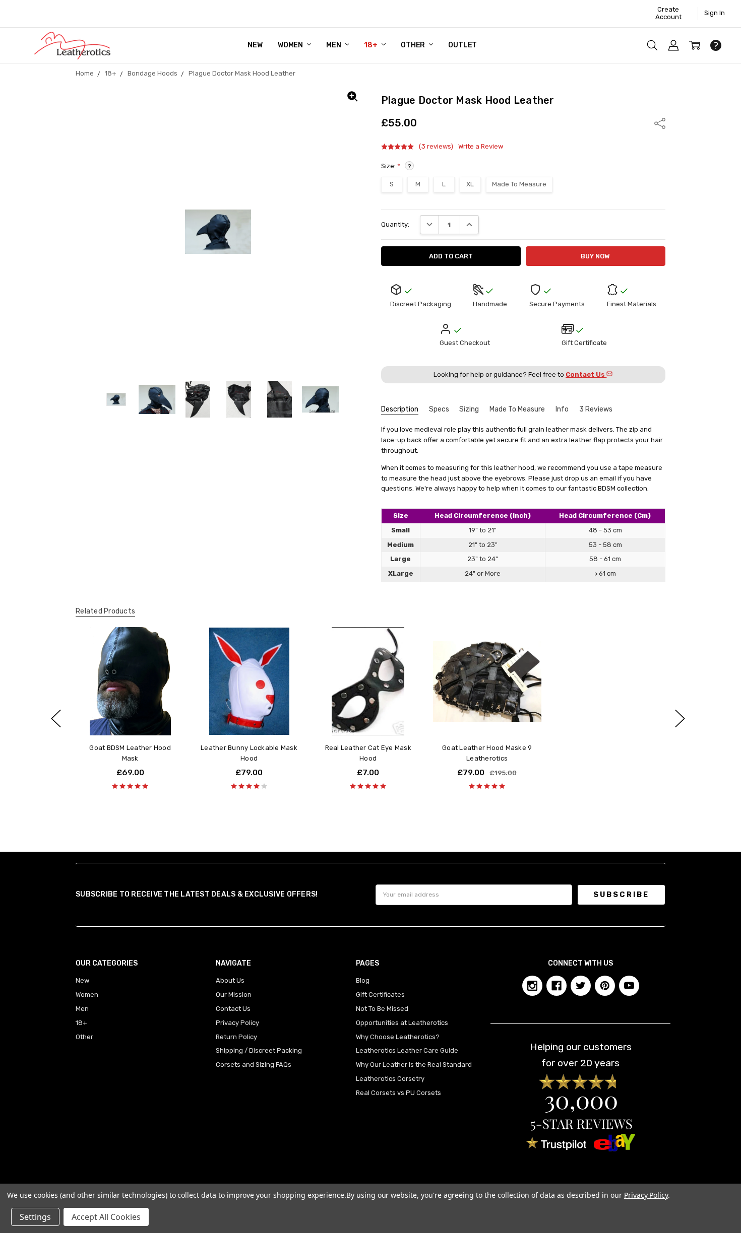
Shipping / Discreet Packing (259, 1050)
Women (291, 45)
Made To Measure (517, 409)
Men (334, 45)
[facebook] (556, 986)
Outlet (462, 45)
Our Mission (234, 994)
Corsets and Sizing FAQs (253, 1064)
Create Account (668, 13)
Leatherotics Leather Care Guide (407, 1050)
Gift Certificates (380, 994)
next (680, 718)
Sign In (714, 13)
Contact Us (233, 1008)
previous (56, 718)
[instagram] (532, 986)
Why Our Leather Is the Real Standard (414, 1064)
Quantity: (395, 224)
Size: (396, 166)
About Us (230, 980)
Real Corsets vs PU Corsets (398, 1093)
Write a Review (480, 146)
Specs (439, 409)
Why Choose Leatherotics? (398, 1037)
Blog (362, 980)
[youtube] (629, 986)
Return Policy (236, 1037)
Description (399, 409)
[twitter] (581, 986)
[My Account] (673, 45)
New (255, 45)
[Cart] (694, 45)
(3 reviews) (436, 146)
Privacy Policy (237, 1022)
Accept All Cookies (106, 1216)
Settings (35, 1216)
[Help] (715, 45)
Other (413, 45)
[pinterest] (605, 986)
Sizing (469, 409)
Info (562, 409)
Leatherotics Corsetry (390, 1078)
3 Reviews (595, 409)
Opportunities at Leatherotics (402, 1022)
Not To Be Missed (382, 1008)
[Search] (652, 45)
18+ (371, 45)
